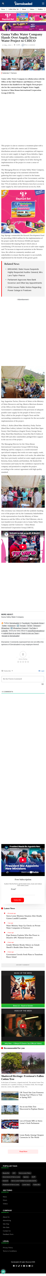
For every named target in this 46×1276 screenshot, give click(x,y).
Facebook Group (37, 623)
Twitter (4, 626)
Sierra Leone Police (25, 1173)
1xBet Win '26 (14, 9)
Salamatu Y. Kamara (9, 73)
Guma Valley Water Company (12, 617)
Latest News (9, 908)
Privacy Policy (8, 1248)
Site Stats (6, 1227)
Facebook (26, 623)
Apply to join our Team (30, 633)
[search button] (3, 3)
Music (24, 9)
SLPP (33, 1177)
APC (14, 1173)
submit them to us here (11, 633)
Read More (23, 1151)
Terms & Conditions (10, 1251)
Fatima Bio (36, 1184)
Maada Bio (6, 1173)
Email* (13, 889)
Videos (32, 9)
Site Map (6, 1224)
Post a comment (29, 45)
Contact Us (7, 1231)
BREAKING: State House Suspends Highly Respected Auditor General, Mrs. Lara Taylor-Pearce (25, 272)
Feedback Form (8, 1234)
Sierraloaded (14, 623)
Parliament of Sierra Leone (11, 1184)
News (3, 9)
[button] (43, 3)
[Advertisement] (23, 119)
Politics (40, 9)
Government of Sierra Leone (11, 1177)
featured (5, 1181)
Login (42, 671)
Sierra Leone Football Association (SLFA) (23, 1181)
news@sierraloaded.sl (35, 631)
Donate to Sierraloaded (10, 636)
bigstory (25, 1177)
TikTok (29, 626)
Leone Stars (26, 1184)
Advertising (7, 1220)
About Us (6, 1217)
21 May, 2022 (6, 45)
